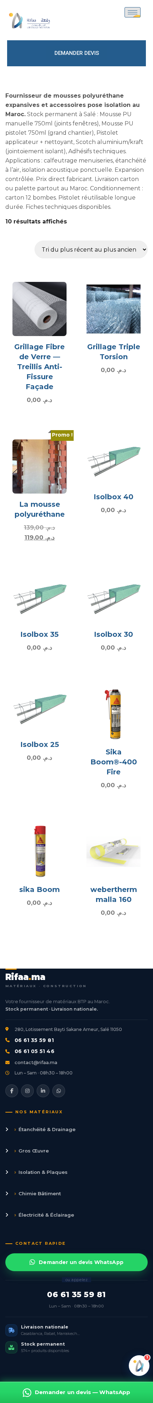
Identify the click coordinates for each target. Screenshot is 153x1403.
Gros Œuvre (31, 1150)
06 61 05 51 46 (34, 1051)
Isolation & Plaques (41, 1172)
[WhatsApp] (58, 1090)
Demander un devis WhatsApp (81, 1262)
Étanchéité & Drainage (44, 1129)
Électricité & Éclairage (44, 1214)
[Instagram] (27, 1090)
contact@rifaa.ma (36, 1062)
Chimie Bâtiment (37, 1193)
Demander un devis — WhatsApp (82, 1392)
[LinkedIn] (43, 1090)
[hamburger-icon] (133, 12)
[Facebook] (11, 1090)
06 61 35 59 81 (34, 1040)
